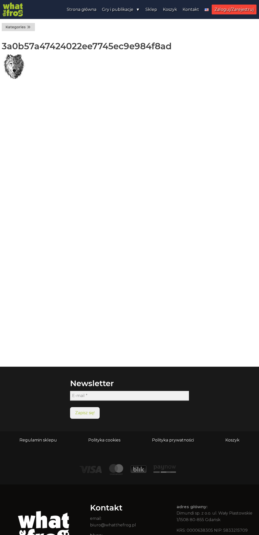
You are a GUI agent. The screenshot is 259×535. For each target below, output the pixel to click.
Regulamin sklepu (38, 440)
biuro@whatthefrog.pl (113, 525)
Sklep (151, 9)
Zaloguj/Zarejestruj (234, 9)
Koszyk (170, 9)
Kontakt (191, 9)
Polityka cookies (104, 440)
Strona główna (81, 9)
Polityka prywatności (173, 440)
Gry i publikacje (117, 9)
